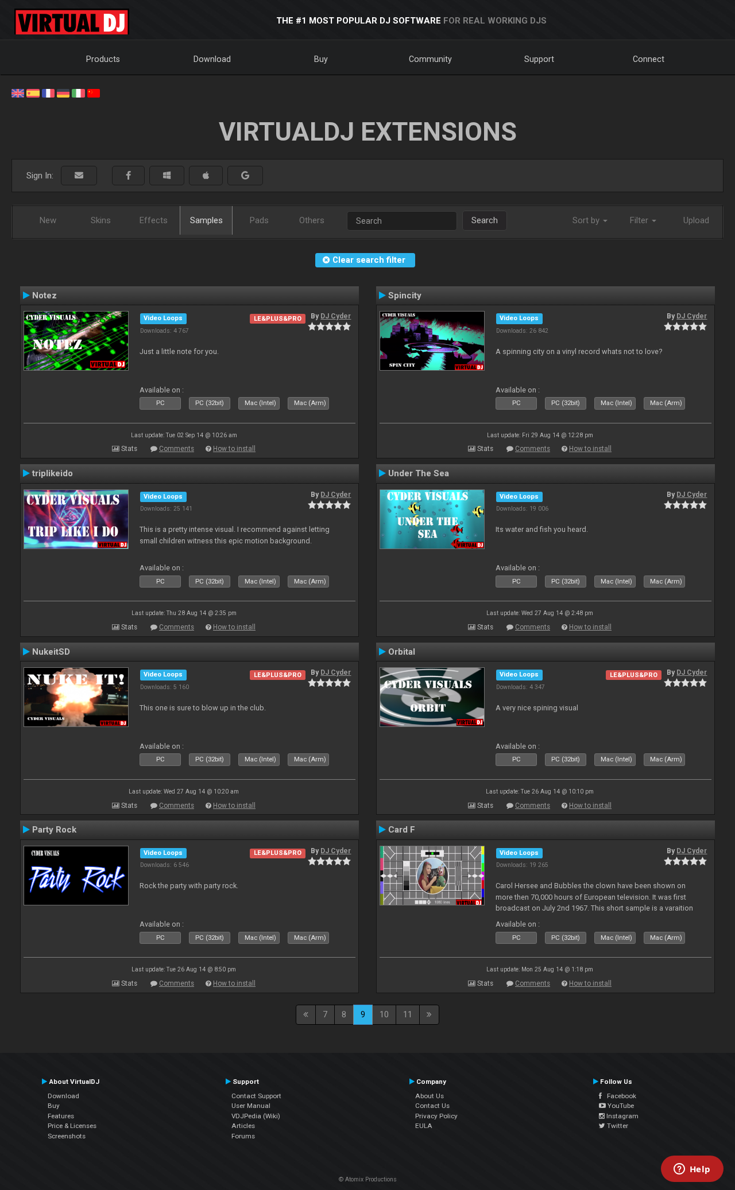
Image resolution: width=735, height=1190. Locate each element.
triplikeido (52, 473)
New (48, 220)
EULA (423, 1126)
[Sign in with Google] (245, 176)
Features (61, 1116)
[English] (17, 92)
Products (103, 59)
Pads (259, 220)
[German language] (63, 92)
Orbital (401, 652)
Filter (640, 220)
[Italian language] (78, 92)
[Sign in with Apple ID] (206, 176)
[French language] (48, 92)
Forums (243, 1136)
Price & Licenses (72, 1126)
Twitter (616, 1126)
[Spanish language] (32, 92)
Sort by (587, 220)
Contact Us (432, 1106)
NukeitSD (51, 652)
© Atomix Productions (368, 1179)
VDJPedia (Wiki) (255, 1116)
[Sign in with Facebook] (128, 176)
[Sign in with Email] (79, 176)
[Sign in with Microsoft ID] (166, 176)
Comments (176, 449)
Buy (321, 59)
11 (407, 1014)
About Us (429, 1096)
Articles (243, 1126)
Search (484, 220)
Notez (44, 295)
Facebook (619, 1096)
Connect (648, 59)
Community (430, 59)
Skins (101, 220)
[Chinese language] (93, 92)
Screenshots (67, 1136)
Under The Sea (418, 473)
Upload (696, 220)
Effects (154, 220)
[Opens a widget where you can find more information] (692, 1170)
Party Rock (54, 830)
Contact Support (256, 1096)
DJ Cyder (335, 316)
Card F (401, 830)
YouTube (620, 1106)
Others (311, 220)
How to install (234, 449)
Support (539, 59)
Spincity (404, 295)
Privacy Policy (436, 1116)
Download (212, 59)
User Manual (250, 1106)
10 (384, 1014)
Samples (206, 220)
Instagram (622, 1116)
